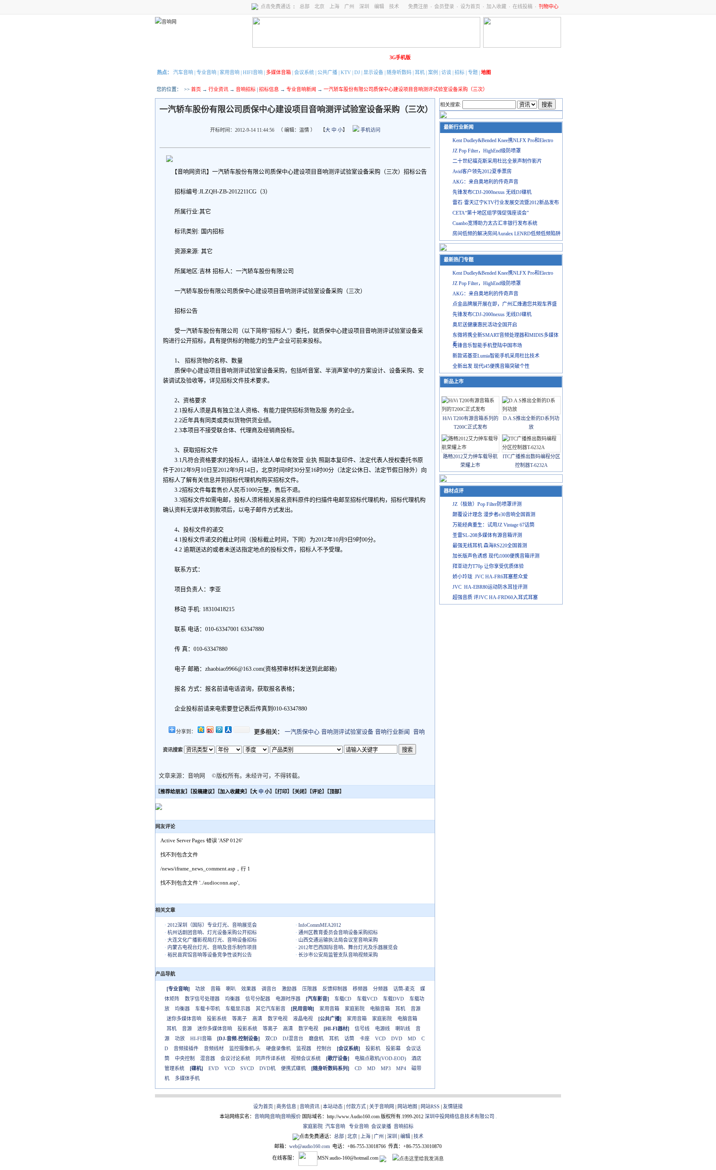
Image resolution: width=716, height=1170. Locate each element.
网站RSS (430, 1107)
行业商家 (237, 57)
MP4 (401, 1068)
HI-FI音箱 (201, 1039)
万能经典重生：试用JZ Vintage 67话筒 (493, 525)
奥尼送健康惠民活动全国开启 (484, 325)
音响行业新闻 (392, 732)
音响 (419, 732)
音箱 (215, 989)
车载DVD (393, 999)
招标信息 (269, 89)
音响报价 (291, 1116)
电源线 (382, 1029)
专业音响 (206, 72)
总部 (305, 7)
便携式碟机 (293, 1068)
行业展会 (329, 57)
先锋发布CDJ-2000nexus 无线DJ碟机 (492, 192)
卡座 (365, 1039)
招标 (459, 72)
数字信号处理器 (202, 999)
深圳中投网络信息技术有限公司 (459, 1116)
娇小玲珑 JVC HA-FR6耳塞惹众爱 (490, 577)
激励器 (289, 989)
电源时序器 (288, 999)
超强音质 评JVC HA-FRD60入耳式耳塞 (495, 597)
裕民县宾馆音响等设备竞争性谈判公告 (209, 955)
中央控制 (185, 1058)
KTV (346, 72)
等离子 (239, 1019)
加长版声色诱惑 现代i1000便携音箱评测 (495, 556)
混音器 (207, 1058)
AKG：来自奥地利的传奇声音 (485, 182)
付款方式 (356, 1107)
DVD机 (267, 1068)
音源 (416, 1009)
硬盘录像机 (278, 1049)
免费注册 (418, 7)
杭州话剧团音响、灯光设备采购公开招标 (212, 933)
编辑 (379, 7)
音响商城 (260, 57)
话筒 (349, 1039)
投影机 (372, 1049)
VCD (380, 1039)
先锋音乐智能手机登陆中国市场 (487, 345)
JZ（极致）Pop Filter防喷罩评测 (487, 504)
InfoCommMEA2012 (319, 925)
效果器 (248, 989)
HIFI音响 (253, 72)
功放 (200, 989)
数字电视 (278, 1019)
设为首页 (470, 7)
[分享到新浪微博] (209, 729)
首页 (196, 89)
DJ (357, 72)
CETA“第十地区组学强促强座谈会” (490, 213)
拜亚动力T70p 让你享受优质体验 (488, 566)
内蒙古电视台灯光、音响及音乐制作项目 (212, 947)
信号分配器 (257, 999)
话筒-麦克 (404, 989)
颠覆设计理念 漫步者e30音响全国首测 (493, 514)
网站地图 (407, 1107)
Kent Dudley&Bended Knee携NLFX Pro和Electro (502, 140)
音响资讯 (309, 1107)
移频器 (360, 989)
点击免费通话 (275, 7)
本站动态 (333, 1107)
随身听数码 (399, 72)
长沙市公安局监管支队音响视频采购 (338, 955)
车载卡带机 (207, 1009)
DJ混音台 (293, 1039)
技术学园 (306, 57)
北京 (319, 7)
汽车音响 (183, 72)
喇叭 (231, 989)
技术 (394, 7)
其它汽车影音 (270, 1009)
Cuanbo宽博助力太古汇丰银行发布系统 (494, 223)
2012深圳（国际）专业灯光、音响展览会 (212, 925)
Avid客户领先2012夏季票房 (482, 171)
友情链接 (453, 1107)
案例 (433, 72)
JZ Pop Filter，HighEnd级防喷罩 (486, 151)
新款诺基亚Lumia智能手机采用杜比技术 (495, 356)
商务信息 (286, 1107)
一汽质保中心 (302, 732)
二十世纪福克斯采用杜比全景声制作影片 (497, 161)
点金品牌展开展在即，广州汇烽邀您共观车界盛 (504, 304)
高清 (257, 1019)
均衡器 (232, 999)
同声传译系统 (270, 1058)
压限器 (309, 989)
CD (358, 1068)
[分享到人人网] (227, 729)
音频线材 (214, 1049)
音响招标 (246, 89)
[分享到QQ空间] (200, 729)
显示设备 (373, 72)
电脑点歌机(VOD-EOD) (380, 1058)
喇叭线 (402, 1029)
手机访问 (369, 130)
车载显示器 (237, 1009)
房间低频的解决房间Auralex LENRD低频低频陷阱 (506, 234)
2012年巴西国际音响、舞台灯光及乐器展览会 (348, 947)
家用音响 (229, 72)
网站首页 (167, 57)
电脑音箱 (380, 1009)
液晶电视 (303, 1019)
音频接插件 (186, 1049)
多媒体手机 (187, 1078)
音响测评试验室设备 (347, 732)
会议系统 (304, 72)
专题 (473, 72)
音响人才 (353, 57)
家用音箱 (329, 1009)
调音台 (268, 989)
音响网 (261, 1116)
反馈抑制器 (334, 989)
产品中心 (213, 57)
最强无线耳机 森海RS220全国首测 (489, 546)
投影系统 (217, 1019)
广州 (349, 7)
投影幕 (393, 1049)
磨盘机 (316, 1039)
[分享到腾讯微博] (218, 729)
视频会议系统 (306, 1058)
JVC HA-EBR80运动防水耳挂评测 (489, 587)
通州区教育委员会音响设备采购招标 (338, 933)
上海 (334, 7)
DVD (396, 1039)
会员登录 (444, 7)
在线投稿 (522, 7)
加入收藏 (496, 7)
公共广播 (327, 72)
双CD (271, 1039)
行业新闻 (190, 57)
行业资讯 (218, 89)
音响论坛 (376, 57)
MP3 (386, 1068)
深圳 (364, 7)
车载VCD (367, 999)
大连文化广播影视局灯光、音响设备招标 (212, 940)
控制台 (324, 1049)
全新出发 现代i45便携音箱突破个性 (491, 366)
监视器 (303, 1049)
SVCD (247, 1068)
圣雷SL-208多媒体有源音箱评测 (487, 535)
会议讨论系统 (235, 1058)
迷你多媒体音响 (184, 1019)
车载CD (342, 999)
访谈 (446, 72)
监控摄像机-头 (245, 1049)
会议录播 (381, 1126)
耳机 (420, 72)
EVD (213, 1068)
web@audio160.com (309, 1146)
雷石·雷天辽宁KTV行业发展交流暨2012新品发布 (505, 202)
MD (412, 1039)
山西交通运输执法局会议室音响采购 (338, 940)
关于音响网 (381, 1107)
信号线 (362, 1029)
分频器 (380, 989)
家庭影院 (283, 57)
